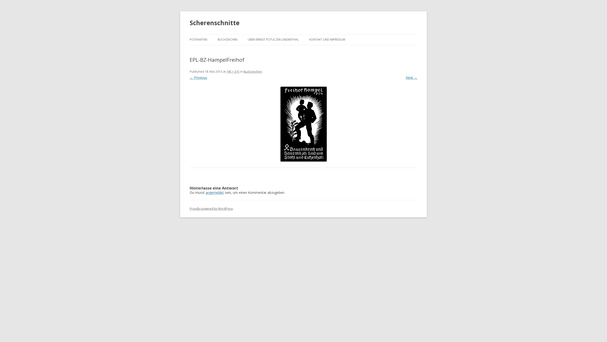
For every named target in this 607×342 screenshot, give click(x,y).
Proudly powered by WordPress (211, 209)
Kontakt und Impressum (327, 40)
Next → (411, 77)
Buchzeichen (227, 40)
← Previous (198, 77)
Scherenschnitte (214, 23)
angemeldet (215, 192)
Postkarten (198, 40)
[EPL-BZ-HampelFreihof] (303, 124)
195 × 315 (232, 71)
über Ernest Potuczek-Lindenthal (273, 40)
